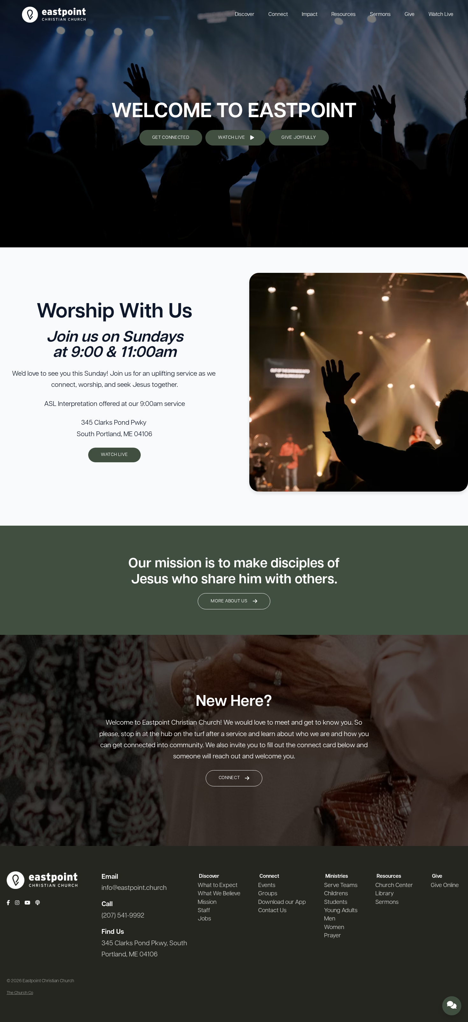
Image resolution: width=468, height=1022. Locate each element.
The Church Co (20, 993)
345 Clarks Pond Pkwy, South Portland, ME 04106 (144, 949)
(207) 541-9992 (123, 915)
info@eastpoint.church (134, 888)
